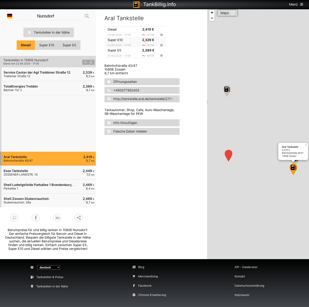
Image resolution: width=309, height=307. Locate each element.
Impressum (242, 295)
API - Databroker (246, 267)
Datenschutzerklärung (249, 285)
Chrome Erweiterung (152, 295)
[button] (293, 169)
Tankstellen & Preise (49, 277)
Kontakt (240, 276)
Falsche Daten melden (130, 131)
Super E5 (69, 45)
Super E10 (46, 45)
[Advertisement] (50, 123)
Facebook (145, 285)
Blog (141, 267)
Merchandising (148, 276)
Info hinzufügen (125, 123)
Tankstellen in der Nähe (52, 32)
